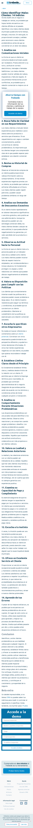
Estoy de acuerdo (11, 824)
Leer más (24, 824)
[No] (30, 821)
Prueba (25, 706)
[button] (2, 2)
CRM (9, 697)
